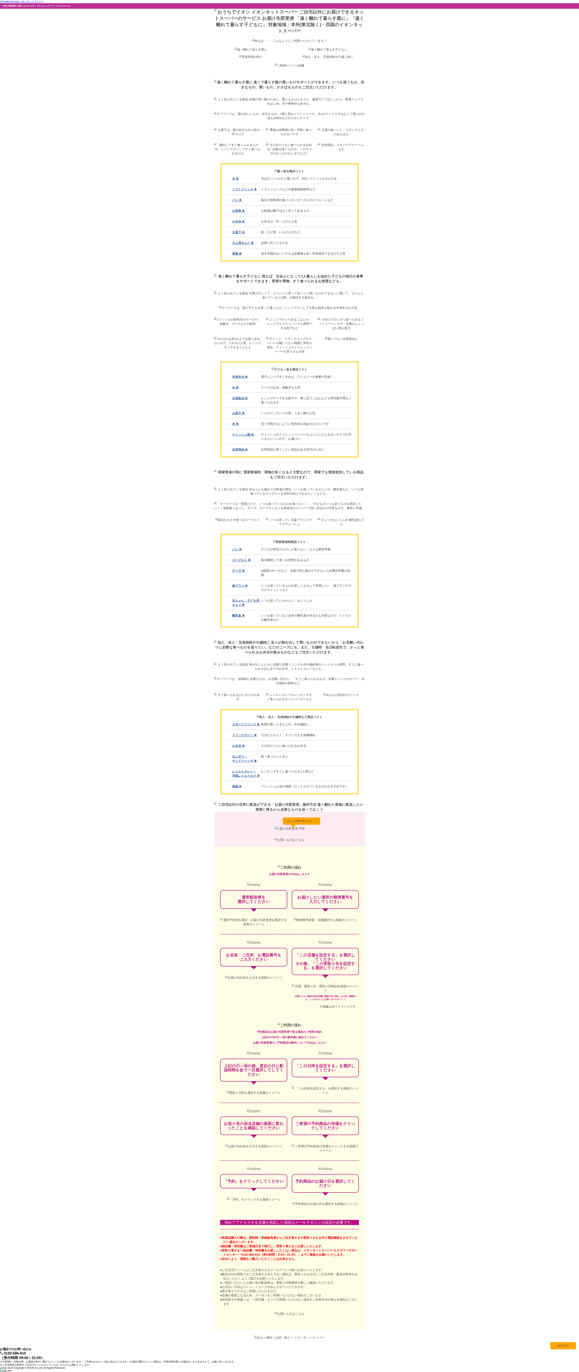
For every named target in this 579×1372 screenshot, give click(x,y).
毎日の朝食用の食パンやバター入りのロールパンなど (297, 200)
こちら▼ (304, 874)
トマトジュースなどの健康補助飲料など (288, 189)
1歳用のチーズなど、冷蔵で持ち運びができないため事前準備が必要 (305, 573)
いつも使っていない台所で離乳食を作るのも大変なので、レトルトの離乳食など (306, 617)
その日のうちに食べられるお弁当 (283, 745)
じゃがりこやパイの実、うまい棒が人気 (288, 413)
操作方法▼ (563, 1345)
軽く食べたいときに (274, 756)
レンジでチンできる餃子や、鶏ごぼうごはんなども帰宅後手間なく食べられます (306, 400)
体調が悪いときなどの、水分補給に (285, 724)
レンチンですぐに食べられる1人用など (287, 771)
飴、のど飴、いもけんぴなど (280, 232)
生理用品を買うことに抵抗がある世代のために (292, 449)
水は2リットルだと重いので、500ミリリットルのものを (299, 178)
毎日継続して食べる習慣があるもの (285, 560)
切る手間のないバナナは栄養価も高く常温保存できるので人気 (303, 253)
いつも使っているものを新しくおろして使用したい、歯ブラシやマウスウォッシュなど (306, 588)
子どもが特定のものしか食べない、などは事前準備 (295, 549)
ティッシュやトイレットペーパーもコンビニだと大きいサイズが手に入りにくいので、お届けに (306, 436)
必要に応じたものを (274, 243)
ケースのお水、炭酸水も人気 (280, 387)
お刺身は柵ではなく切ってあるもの (285, 210)
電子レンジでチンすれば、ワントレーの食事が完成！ (297, 376)
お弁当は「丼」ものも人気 (279, 221)
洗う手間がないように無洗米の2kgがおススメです (295, 423)
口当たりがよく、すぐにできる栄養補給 (288, 735)
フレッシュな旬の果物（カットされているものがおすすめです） (304, 786)
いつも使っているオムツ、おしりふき (286, 600)
